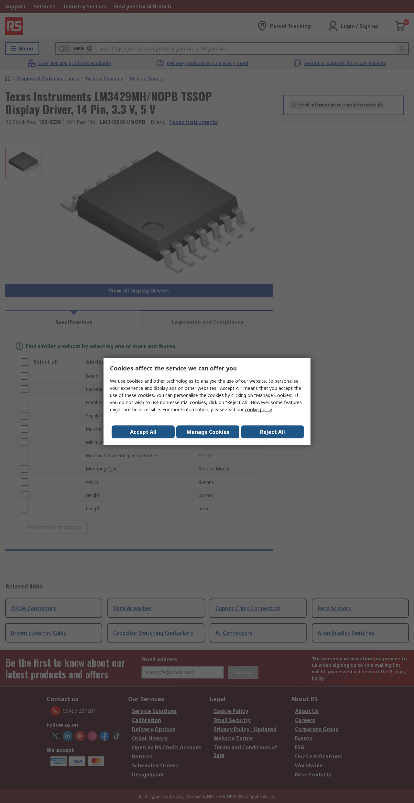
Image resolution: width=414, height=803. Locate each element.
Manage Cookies (208, 431)
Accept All (143, 431)
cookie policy (258, 409)
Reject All (272, 431)
